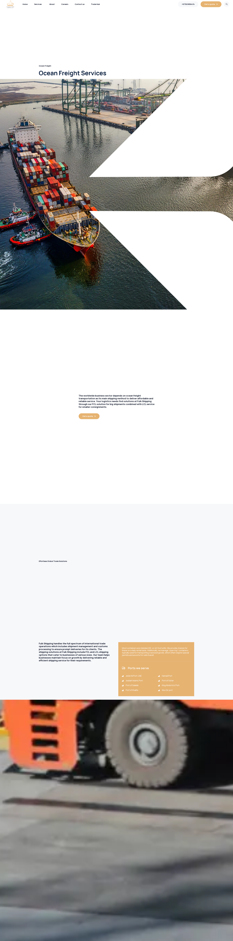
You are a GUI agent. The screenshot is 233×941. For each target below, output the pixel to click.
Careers (64, 4)
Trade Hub (95, 4)
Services (38, 4)
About (52, 4)
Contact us (79, 4)
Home (25, 4)
